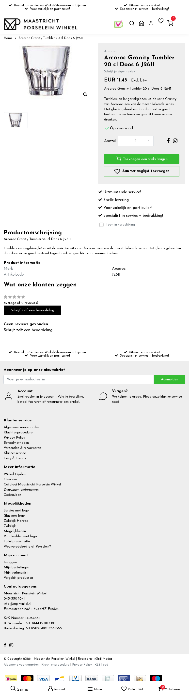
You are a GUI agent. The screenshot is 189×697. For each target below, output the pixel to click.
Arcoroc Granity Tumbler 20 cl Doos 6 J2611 (50, 38)
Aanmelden (169, 379)
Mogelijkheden (15, 531)
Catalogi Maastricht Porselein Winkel (32, 484)
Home (8, 38)
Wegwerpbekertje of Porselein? (27, 547)
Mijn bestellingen (16, 567)
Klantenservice (15, 453)
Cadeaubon (12, 495)
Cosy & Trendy (15, 458)
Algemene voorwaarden (21, 427)
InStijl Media (102, 658)
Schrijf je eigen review (120, 71)
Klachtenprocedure (18, 432)
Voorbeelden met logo (20, 536)
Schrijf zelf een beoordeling (32, 310)
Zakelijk (10, 526)
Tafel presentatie (17, 541)
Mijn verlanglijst (16, 573)
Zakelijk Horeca (16, 521)
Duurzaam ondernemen (21, 490)
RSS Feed (101, 664)
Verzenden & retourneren (22, 448)
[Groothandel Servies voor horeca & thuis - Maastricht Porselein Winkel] (41, 24)
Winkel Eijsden (15, 474)
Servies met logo (16, 510)
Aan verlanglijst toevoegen (145, 171)
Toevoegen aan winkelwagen (145, 159)
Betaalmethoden (16, 443)
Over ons (10, 479)
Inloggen (10, 562)
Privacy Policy (14, 438)
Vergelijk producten (18, 578)
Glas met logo (14, 516)
